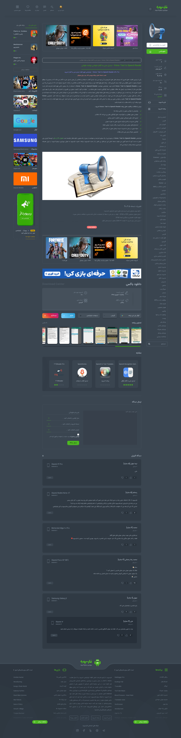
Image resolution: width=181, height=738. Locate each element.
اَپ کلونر (163, 143)
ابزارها (164, 139)
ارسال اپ (37, 10)
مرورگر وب (163, 289)
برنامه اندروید (128, 60)
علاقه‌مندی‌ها (28, 10)
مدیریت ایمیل (162, 267)
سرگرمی (164, 212)
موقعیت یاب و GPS (160, 300)
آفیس (164, 121)
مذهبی (164, 285)
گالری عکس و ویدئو (160, 249)
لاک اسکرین (162, 252)
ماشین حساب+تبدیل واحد (158, 260)
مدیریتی (163, 282)
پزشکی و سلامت (161, 172)
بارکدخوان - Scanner (159, 157)
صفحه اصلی (136, 60)
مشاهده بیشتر (92, 227)
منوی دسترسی (17, 10)
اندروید (108, 80)
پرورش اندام (162, 168)
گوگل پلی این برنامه (133, 315)
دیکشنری (163, 194)
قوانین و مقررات (74, 436)
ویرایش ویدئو (162, 333)
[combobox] (63, 418)
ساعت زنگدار (162, 209)
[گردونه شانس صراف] (103, 35)
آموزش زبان (162, 124)
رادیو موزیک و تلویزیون (159, 198)
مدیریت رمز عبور (161, 274)
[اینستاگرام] (77, 730)
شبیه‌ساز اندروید (161, 216)
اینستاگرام (53, 315)
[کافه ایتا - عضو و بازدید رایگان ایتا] (80, 35)
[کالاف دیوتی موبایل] (56, 35)
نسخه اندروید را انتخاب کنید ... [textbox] (70, 424)
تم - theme (162, 183)
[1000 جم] (127, 35)
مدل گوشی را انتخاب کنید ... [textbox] (70, 418)
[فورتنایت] (56, 247)
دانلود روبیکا (73, 718)
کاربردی (160, 96)
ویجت (164, 318)
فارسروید (87, 141)
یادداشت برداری (161, 337)
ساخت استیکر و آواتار (160, 205)
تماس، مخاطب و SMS (159, 187)
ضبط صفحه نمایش (160, 227)
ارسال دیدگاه (73, 443)
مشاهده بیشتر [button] (25, 70)
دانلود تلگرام (84, 718)
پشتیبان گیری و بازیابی (159, 176)
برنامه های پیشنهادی (160, 161)
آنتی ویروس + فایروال (159, 132)
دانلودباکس (162, 51)
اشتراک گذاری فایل (160, 150)
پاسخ (49, 478)
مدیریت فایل (162, 278)
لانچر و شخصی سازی (160, 256)
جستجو (52, 10)
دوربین (164, 190)
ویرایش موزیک (161, 329)
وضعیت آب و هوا (161, 315)
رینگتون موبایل (162, 201)
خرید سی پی (61, 10)
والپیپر (164, 311)
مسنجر (164, 293)
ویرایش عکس (162, 326)
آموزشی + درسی (161, 128)
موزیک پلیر (163, 296)
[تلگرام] (104, 730)
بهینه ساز (163, 165)
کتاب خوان (163, 245)
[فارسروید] (90, 663)
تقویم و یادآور (162, 179)
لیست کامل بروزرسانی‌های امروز (125, 670)
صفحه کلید (163, 220)
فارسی (164, 234)
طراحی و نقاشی (161, 230)
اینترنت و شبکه (161, 154)
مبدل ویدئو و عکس (160, 263)
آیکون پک (163, 135)
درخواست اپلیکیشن (92, 315)
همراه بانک (163, 304)
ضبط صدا (163, 223)
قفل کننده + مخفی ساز (159, 238)
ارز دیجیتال (163, 146)
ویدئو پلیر (163, 322)
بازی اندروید (107, 718)
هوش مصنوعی (162, 307)
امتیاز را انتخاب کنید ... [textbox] (72, 430)
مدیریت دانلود (162, 271)
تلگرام (71, 315)
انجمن (44, 10)
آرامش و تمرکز (162, 117)
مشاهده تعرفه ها (30, 237)
